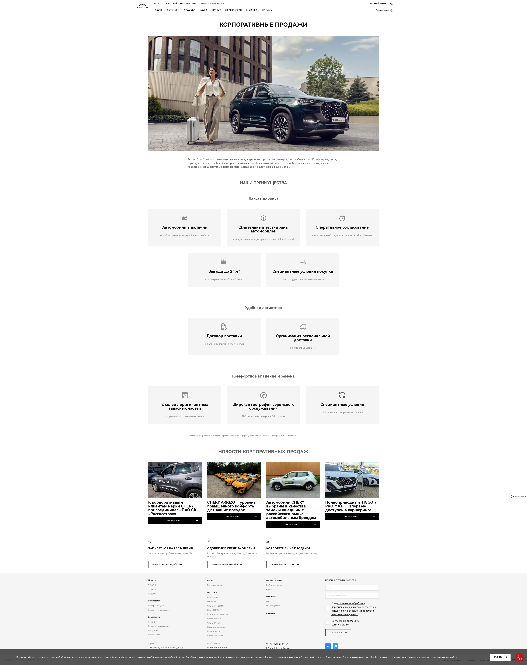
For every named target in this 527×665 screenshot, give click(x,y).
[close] (525, 496)
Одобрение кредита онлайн (224, 565)
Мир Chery (216, 10)
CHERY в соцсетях (215, 606)
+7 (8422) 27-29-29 (279, 644)
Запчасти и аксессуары (159, 626)
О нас (268, 601)
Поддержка (153, 630)
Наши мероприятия (216, 627)
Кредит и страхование (159, 610)
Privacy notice (519, 496)
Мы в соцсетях (273, 606)
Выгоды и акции (214, 585)
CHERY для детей (215, 636)
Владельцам (190, 10)
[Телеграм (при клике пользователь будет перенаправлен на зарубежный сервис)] (335, 646)
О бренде (211, 602)
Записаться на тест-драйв (164, 565)
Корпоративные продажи (282, 565)
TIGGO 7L (152, 589)
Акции (204, 10)
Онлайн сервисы (233, 10)
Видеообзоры (214, 631)
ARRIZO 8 (152, 594)
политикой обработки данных (64, 657)
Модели (158, 10)
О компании (252, 10)
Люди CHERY (213, 610)
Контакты (267, 10)
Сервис (151, 622)
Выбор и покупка (156, 606)
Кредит (269, 589)
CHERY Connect (155, 635)
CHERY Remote (214, 619)
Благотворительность (217, 614)
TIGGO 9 (152, 585)
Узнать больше (172, 521)
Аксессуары (212, 597)
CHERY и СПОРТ (214, 623)
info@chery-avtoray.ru (280, 648)
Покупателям (173, 10)
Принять (498, 657)
